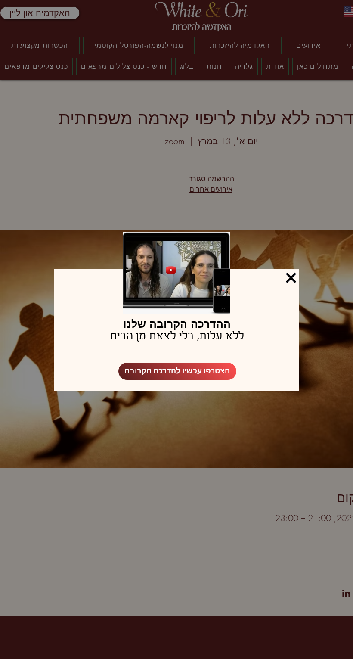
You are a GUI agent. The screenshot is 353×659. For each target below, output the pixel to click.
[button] (291, 278)
